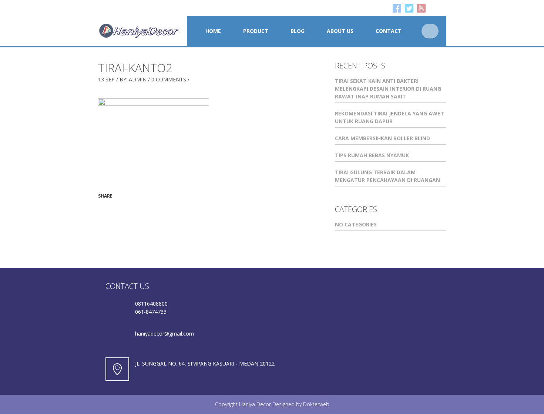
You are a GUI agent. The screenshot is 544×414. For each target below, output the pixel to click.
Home (213, 30)
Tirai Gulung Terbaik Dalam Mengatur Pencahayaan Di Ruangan (387, 176)
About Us (340, 30)
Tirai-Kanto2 (135, 67)
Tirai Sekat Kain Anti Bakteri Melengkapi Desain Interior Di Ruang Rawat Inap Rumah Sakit (388, 88)
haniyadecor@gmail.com (164, 333)
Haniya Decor (255, 404)
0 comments (168, 79)
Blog (298, 30)
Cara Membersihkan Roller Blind (382, 138)
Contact (389, 30)
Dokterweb (316, 404)
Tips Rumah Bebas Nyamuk (372, 155)
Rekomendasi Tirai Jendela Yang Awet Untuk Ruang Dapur (389, 117)
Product (255, 30)
